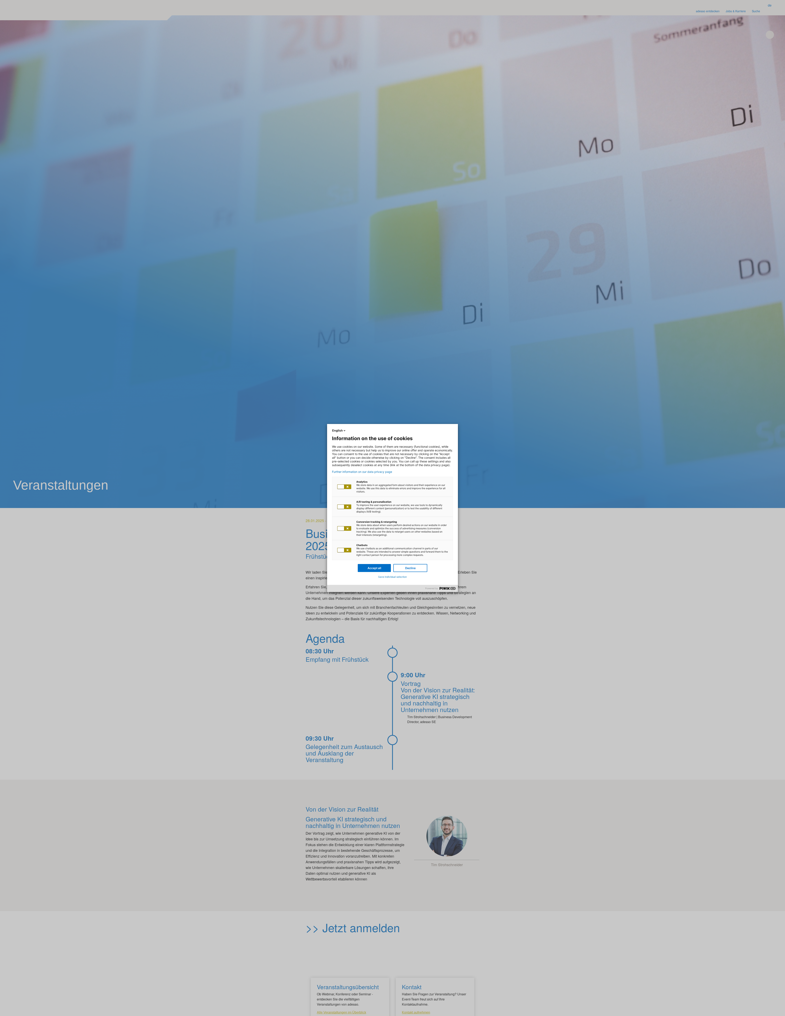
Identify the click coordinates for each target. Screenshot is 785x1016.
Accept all (374, 568)
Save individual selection (392, 576)
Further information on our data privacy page (362, 471)
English (337, 430)
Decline (410, 568)
